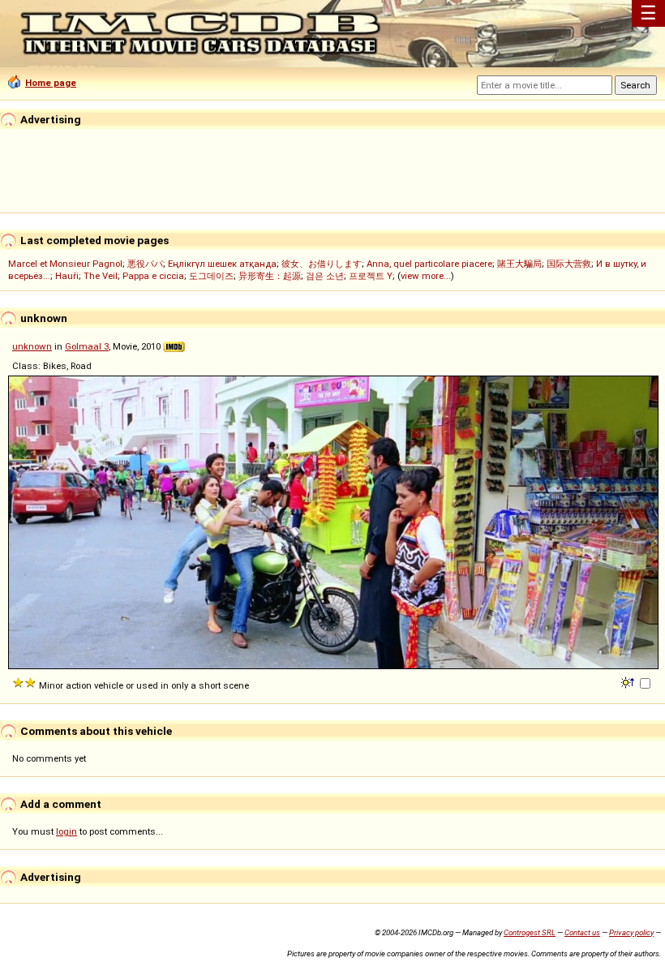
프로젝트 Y (371, 275)
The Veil (101, 275)
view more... (426, 275)
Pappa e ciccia (153, 275)
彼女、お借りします (321, 263)
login (66, 831)
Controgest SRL (530, 932)
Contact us (582, 932)
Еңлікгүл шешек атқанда (222, 263)
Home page (50, 82)
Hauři (67, 275)
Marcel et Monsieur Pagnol (65, 263)
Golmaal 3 (87, 346)
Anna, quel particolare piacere (429, 263)
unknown (32, 346)
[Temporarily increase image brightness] (629, 681)
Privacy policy (631, 932)
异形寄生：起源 (269, 275)
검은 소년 (325, 275)
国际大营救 (569, 263)
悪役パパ (145, 263)
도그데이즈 (211, 275)
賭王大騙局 (519, 263)
